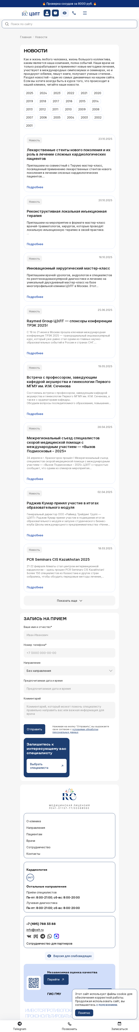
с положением (106, 1005)
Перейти (53, 979)
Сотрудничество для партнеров (49, 943)
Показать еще (67, 600)
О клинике (33, 821)
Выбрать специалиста (39, 766)
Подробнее (35, 187)
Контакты (33, 854)
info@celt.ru (35, 930)
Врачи (30, 841)
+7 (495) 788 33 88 (41, 924)
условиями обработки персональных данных (75, 731)
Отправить (34, 729)
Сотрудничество (38, 847)
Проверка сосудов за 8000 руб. (69, 3)
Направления (35, 828)
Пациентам (34, 834)
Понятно (84, 1013)
